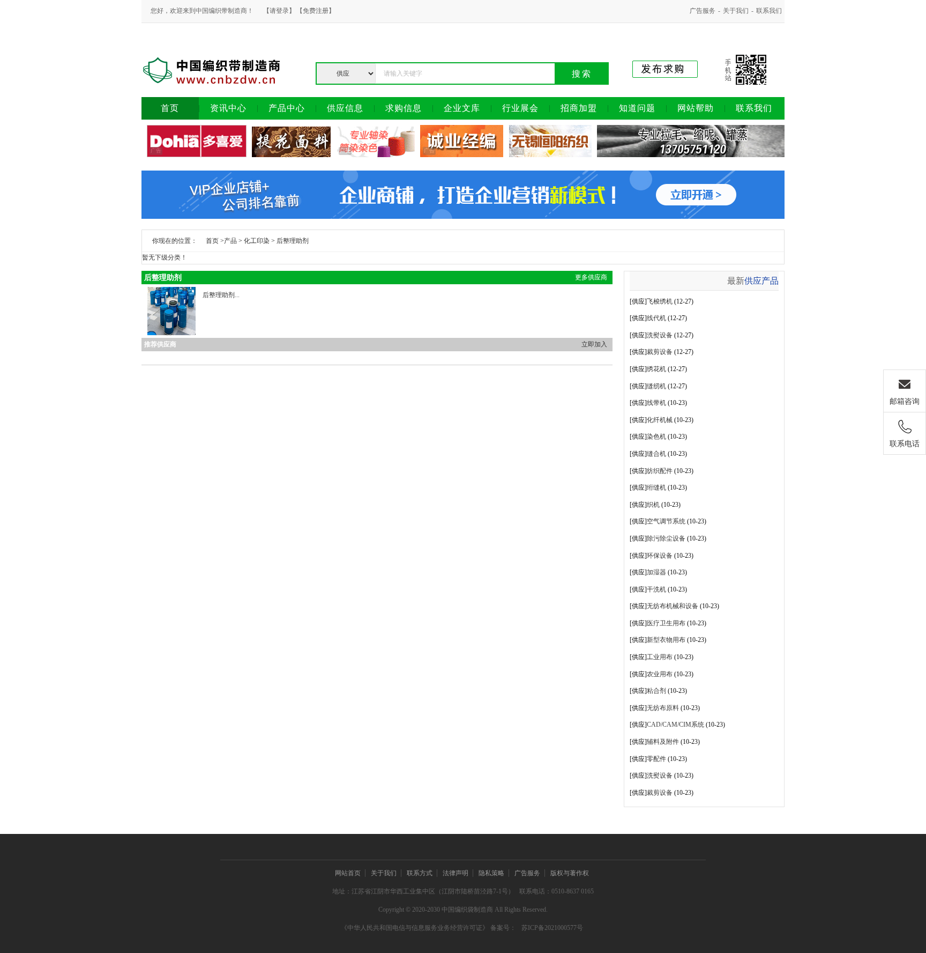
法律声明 (455, 873)
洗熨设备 (660, 335)
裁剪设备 (660, 352)
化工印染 (257, 241)
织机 (653, 504)
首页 (212, 241)
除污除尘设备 (666, 538)
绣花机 (656, 369)
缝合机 (656, 453)
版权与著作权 (569, 873)
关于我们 (736, 10)
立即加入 (594, 344)
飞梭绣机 (660, 301)
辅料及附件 (663, 741)
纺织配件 (660, 471)
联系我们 (769, 10)
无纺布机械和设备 (672, 606)
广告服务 (702, 10)
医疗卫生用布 (666, 623)
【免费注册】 (315, 10)
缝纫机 (656, 386)
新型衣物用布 (666, 640)
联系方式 (419, 873)
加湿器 (656, 572)
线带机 (656, 403)
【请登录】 (279, 10)
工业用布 (660, 657)
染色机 (656, 436)
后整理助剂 (293, 241)
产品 (230, 241)
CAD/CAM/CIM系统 (675, 724)
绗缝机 (656, 487)
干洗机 (656, 589)
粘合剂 (656, 691)
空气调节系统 (666, 521)
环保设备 (660, 555)
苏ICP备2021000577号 (552, 928)
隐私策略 (491, 873)
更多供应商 (591, 277)
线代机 (656, 318)
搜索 (582, 73)
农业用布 (660, 674)
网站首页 (348, 873)
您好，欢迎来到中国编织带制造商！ (202, 10)
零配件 (656, 759)
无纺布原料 (663, 708)
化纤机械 (660, 420)
